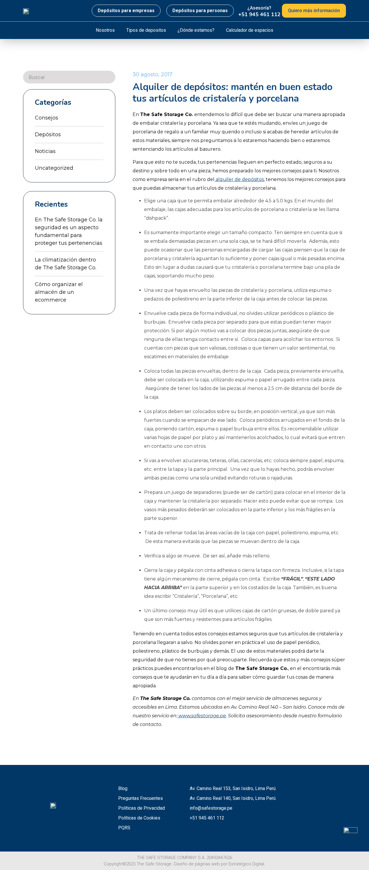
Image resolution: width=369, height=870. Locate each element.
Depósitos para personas (200, 10)
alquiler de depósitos (239, 179)
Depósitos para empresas (126, 10)
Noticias (45, 151)
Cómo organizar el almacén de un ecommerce (59, 292)
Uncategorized (54, 168)
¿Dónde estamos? (196, 30)
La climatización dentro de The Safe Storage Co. (65, 264)
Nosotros (105, 30)
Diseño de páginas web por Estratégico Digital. (219, 864)
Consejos (46, 118)
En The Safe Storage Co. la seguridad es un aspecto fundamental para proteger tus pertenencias (69, 231)
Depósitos (48, 134)
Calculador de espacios (249, 30)
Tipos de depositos (146, 30)
